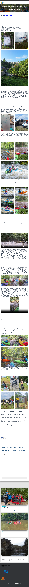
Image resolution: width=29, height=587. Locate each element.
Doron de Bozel (7, 447)
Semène (25, 450)
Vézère (3, 435)
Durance (16, 447)
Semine (23, 450)
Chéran (3, 447)
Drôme (14, 447)
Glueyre (25, 447)
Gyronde (10, 449)
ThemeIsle (17, 585)
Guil (3, 449)
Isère (12, 449)
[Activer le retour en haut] (27, 585)
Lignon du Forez (15, 449)
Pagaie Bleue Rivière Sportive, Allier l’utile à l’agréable (11, 532)
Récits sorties (4, 506)
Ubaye (14, 452)
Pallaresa (24, 449)
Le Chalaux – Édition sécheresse (7, 507)
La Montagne (2, 428)
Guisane (6, 449)
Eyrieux (19, 447)
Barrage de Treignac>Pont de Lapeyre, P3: (9, 15)
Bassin (19, 445)
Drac (12, 447)
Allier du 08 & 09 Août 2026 (6, 558)
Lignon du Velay (19, 449)
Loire (22, 449)
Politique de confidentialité (17, 583)
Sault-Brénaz (20, 450)
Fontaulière (23, 447)
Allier (5, 445)
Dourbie (11, 447)
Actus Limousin (3, 430)
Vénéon (22, 452)
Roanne (6, 450)
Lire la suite (15, 510)
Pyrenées (3, 450)
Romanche (9, 450)
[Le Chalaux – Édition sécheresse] (14, 496)
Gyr (8, 449)
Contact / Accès (10, 583)
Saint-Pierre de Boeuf (14, 450)
